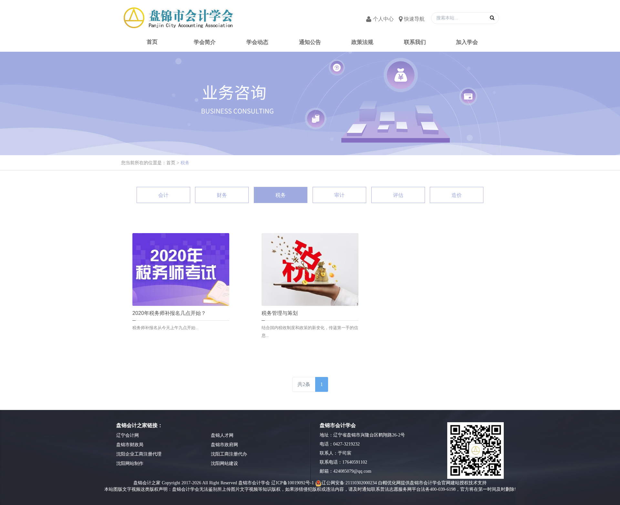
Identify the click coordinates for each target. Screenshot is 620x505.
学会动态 (257, 42)
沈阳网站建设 (224, 463)
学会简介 (205, 42)
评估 (398, 195)
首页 (170, 162)
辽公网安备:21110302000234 (349, 482)
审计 (339, 195)
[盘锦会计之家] (177, 17)
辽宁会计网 (127, 435)
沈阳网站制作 (129, 463)
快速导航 (414, 19)
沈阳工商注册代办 (229, 454)
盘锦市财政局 (129, 444)
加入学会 (467, 42)
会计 (163, 195)
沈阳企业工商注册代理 (138, 454)
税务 (185, 162)
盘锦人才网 (222, 435)
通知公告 (310, 42)
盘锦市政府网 (224, 444)
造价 (456, 195)
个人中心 (383, 19)
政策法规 (363, 42)
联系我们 (415, 42)
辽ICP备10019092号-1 (292, 482)
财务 (222, 195)
